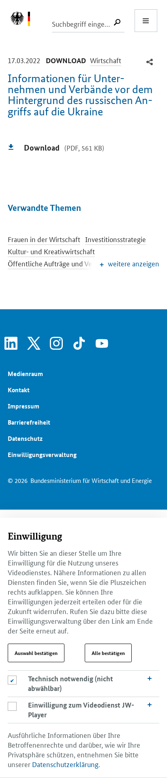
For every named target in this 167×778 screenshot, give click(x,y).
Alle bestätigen (108, 653)
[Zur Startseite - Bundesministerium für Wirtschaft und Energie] (24, 21)
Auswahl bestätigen (36, 653)
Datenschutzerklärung (65, 764)
